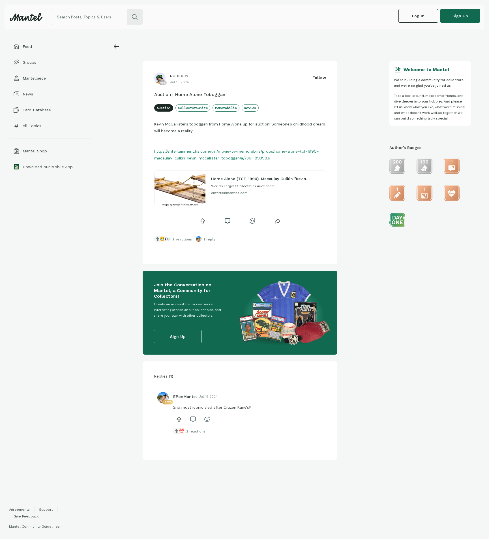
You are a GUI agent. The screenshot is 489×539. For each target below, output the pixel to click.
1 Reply (209, 239)
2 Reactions (195, 431)
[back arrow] (116, 46)
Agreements (19, 510)
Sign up (460, 16)
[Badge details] (397, 166)
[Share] (277, 221)
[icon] (202, 221)
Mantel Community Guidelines (34, 527)
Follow (319, 77)
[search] (134, 17)
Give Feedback (26, 516)
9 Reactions (182, 239)
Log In (418, 16)
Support (46, 510)
